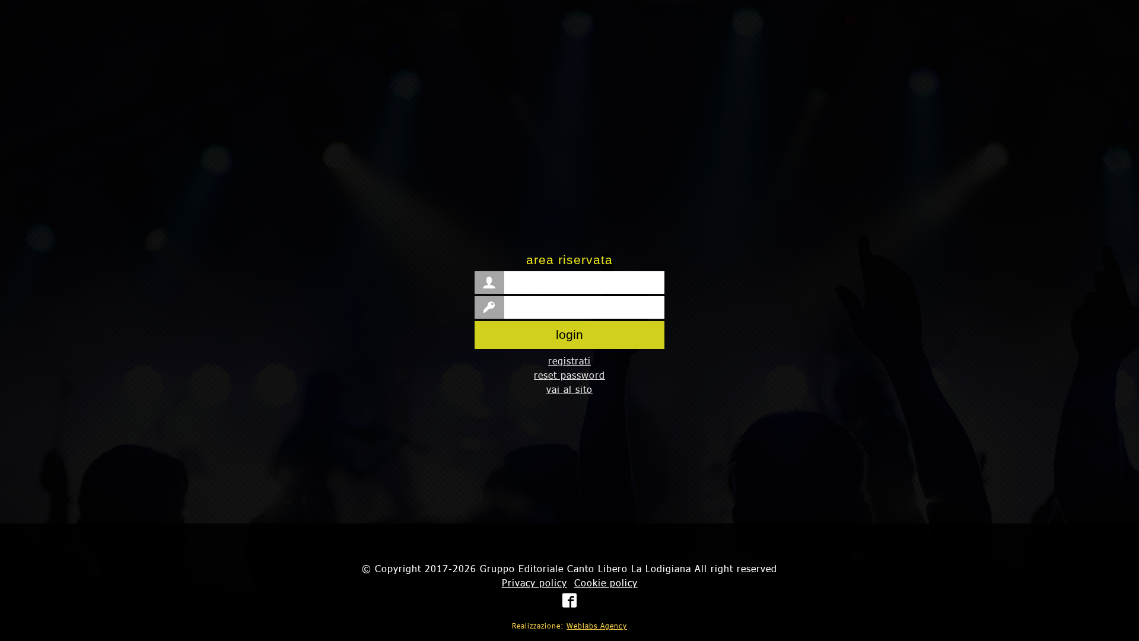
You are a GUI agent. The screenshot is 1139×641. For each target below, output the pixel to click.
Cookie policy (606, 582)
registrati (569, 360)
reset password (569, 375)
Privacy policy (534, 582)
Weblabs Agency (597, 625)
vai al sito (569, 389)
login (569, 334)
